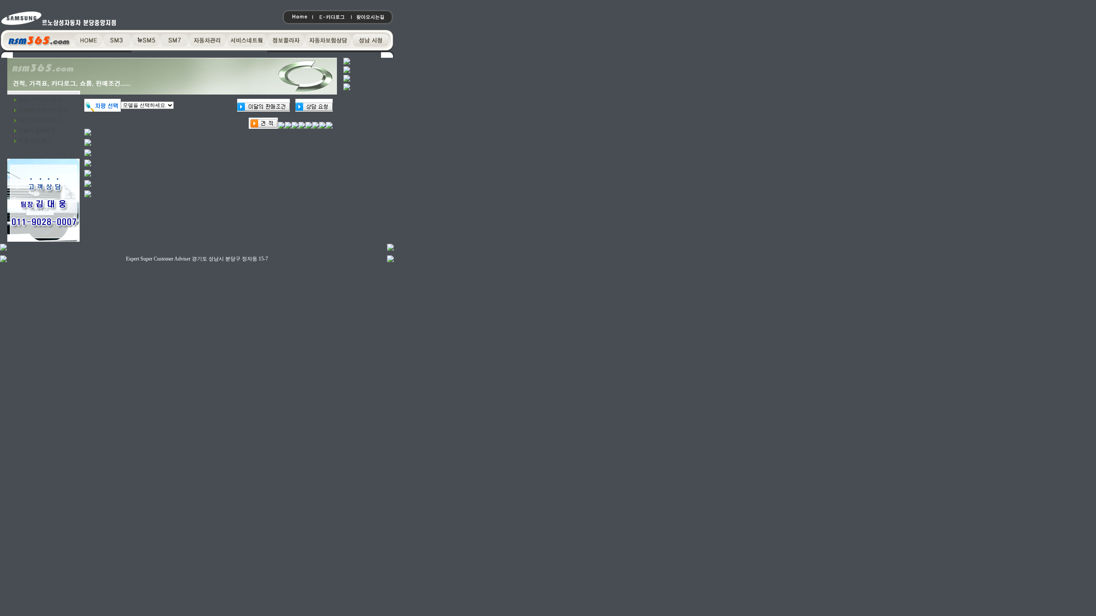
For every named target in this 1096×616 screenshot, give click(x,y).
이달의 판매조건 (37, 130)
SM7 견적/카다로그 (40, 120)
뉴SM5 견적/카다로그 (42, 110)
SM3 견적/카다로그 (40, 100)
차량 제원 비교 (35, 141)
